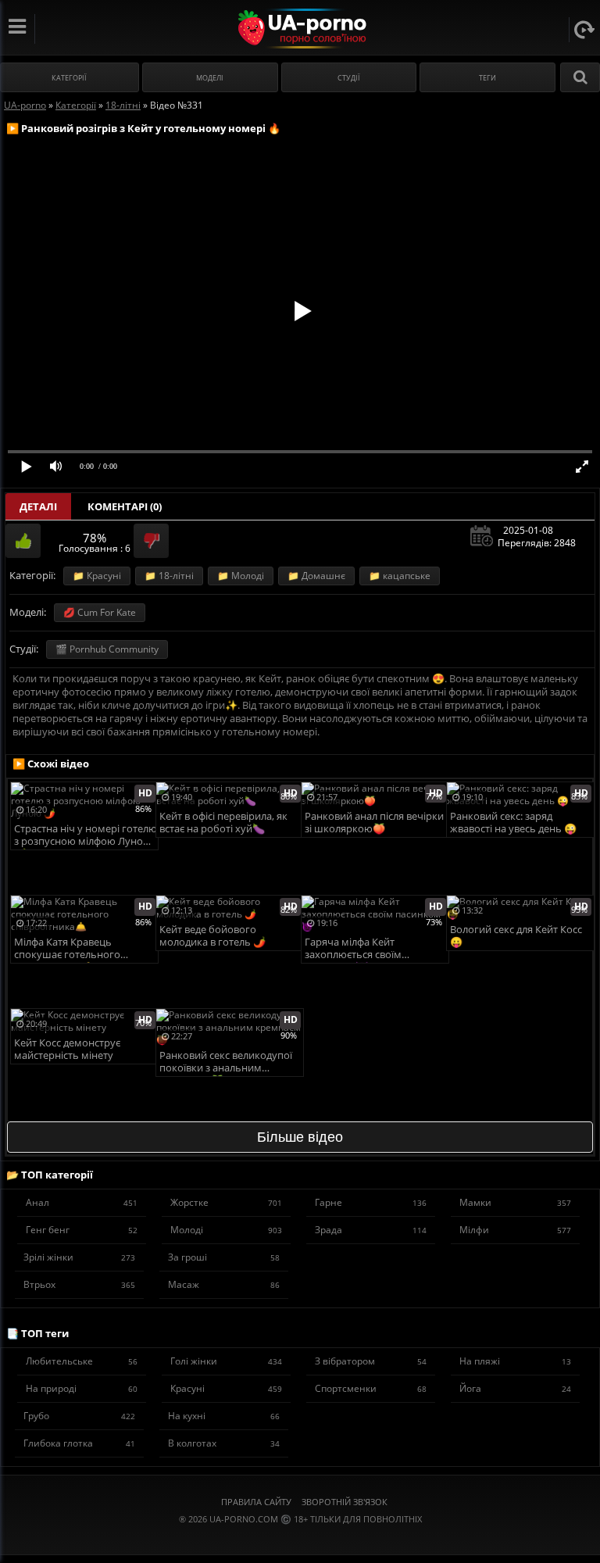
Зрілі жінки (79, 1257)
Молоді (226, 1229)
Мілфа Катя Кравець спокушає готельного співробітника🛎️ (67, 949)
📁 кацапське (399, 575)
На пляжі (515, 1361)
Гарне (371, 1202)
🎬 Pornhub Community (107, 649)
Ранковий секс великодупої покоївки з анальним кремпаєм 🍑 (225, 1062)
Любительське (82, 1361)
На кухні (224, 1415)
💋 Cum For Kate (99, 612)
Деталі (38, 506)
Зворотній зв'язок (345, 1502)
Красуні (226, 1388)
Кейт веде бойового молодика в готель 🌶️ (212, 936)
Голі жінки (226, 1361)
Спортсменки (371, 1388)
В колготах (224, 1443)
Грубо (79, 1415)
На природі (82, 1388)
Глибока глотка (79, 1443)
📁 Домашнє (316, 575)
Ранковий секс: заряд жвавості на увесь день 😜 (513, 822)
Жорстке (226, 1202)
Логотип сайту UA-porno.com (300, 28)
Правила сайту (256, 1502)
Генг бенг (82, 1229)
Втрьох (79, 1284)
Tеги (487, 78)
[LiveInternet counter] (300, 1538)
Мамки (515, 1202)
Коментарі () (125, 506)
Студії (349, 78)
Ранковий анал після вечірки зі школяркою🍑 (374, 822)
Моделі (209, 78)
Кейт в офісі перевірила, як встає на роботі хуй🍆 (223, 822)
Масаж (224, 1284)
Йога (515, 1388)
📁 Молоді (240, 575)
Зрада (371, 1229)
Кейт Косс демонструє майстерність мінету (67, 1049)
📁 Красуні (97, 575)
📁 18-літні (169, 575)
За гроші (224, 1257)
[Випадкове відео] (584, 29)
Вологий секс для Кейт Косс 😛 (516, 936)
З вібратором (371, 1361)
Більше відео (300, 1137)
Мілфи (515, 1229)
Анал (82, 1202)
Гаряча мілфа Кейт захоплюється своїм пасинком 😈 (353, 949)
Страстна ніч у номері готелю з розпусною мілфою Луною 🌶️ (85, 835)
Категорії (69, 78)
